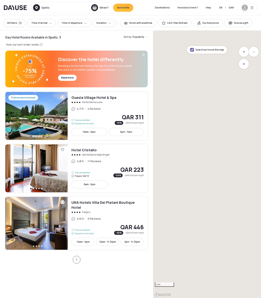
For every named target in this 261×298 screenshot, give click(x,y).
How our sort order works (22, 44)
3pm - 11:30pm (132, 241)
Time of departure (72, 23)
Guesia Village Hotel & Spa (76, 116)
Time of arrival (39, 23)
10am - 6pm (89, 131)
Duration (101, 23)
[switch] (138, 23)
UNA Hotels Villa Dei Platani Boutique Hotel (76, 223)
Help (208, 7)
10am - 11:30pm (107, 241)
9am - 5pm (89, 184)
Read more (67, 77)
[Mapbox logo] (162, 294)
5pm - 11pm (126, 131)
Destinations (162, 7)
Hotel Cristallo (76, 168)
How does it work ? (188, 7)
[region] (207, 164)
